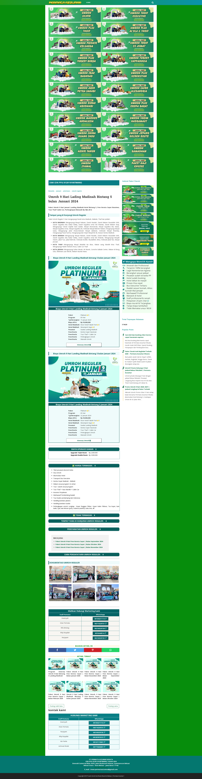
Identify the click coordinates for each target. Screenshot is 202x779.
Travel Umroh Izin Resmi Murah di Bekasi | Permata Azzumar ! (105, 776)
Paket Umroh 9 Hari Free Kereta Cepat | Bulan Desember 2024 (93, 674)
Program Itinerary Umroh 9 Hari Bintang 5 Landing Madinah (56, 674)
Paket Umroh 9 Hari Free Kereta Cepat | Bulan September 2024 (79, 541)
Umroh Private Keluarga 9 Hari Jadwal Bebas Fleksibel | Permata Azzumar (137, 370)
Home (88, 2)
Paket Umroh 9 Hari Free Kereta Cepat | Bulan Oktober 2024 (78, 544)
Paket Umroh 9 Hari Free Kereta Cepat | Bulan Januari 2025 (74, 674)
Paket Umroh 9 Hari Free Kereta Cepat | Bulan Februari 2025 (56, 696)
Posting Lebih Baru (56, 706)
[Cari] (153, 2)
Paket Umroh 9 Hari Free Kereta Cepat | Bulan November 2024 (79, 547)
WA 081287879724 (101, 767)
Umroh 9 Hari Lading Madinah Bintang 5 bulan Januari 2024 (74, 696)
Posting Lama (113, 706)
